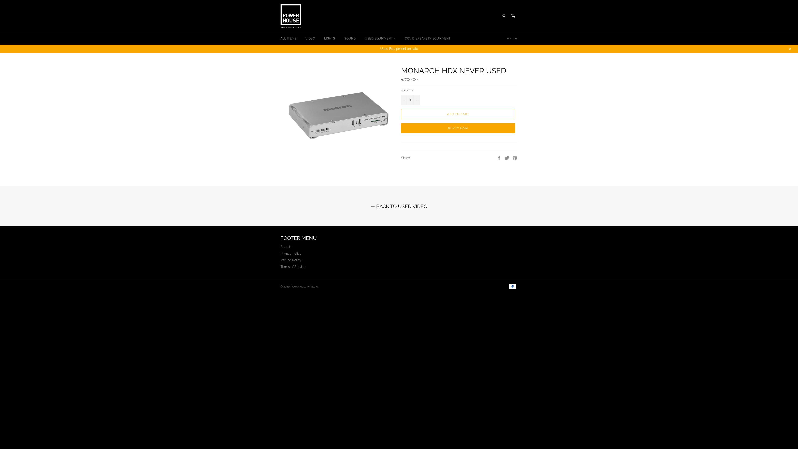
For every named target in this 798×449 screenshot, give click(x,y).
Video (310, 38)
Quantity (407, 90)
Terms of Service (293, 267)
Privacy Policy (291, 253)
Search (286, 247)
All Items (288, 38)
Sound (350, 38)
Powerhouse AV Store (304, 286)
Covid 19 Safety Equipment (428, 38)
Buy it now (458, 128)
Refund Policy (291, 260)
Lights (329, 38)
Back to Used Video (401, 206)
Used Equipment (379, 38)
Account (512, 38)
